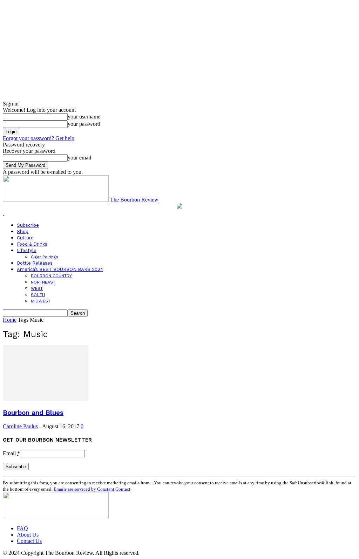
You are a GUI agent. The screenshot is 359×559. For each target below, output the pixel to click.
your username (84, 117)
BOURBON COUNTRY (51, 275)
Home (9, 320)
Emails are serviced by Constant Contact (92, 489)
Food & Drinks (32, 244)
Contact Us (29, 541)
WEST (37, 288)
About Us (28, 535)
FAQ (22, 528)
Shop (22, 231)
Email (11, 453)
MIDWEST (40, 301)
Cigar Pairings (44, 256)
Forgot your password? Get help (38, 138)
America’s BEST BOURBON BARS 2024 (60, 269)
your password (84, 124)
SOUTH (38, 294)
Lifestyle (26, 250)
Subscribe (28, 225)
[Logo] (3, 213)
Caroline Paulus (20, 426)
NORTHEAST (43, 282)
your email (79, 158)
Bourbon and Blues (33, 413)
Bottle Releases (35, 263)
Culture (25, 237)
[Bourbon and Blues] (45, 399)
